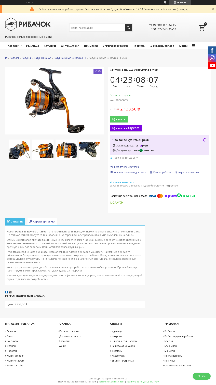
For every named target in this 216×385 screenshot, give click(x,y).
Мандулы (169, 350)
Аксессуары (118, 355)
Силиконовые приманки (178, 365)
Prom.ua (123, 378)
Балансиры (170, 345)
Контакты (12, 341)
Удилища (32, 45)
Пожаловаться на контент (111, 381)
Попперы (169, 360)
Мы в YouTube (15, 365)
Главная (11, 331)
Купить (120, 119)
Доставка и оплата (70, 336)
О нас (10, 336)
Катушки (50, 45)
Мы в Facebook (15, 355)
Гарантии (64, 341)
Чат (204, 376)
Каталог (13, 45)
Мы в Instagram (15, 360)
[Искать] (128, 27)
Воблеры (169, 331)
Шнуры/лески (70, 45)
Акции (183, 45)
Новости (12, 350)
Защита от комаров (123, 345)
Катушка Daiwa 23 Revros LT (70, 57)
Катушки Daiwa (42, 57)
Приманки (91, 45)
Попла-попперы (173, 355)
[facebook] (6, 292)
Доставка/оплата (162, 45)
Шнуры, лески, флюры (124, 341)
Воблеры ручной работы (178, 336)
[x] (10, 292)
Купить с (121, 128)
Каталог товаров (69, 331)
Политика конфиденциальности (143, 381)
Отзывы (11, 345)
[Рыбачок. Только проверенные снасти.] (28, 24)
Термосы (139, 45)
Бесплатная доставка (126, 166)
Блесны (168, 341)
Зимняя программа (115, 45)
